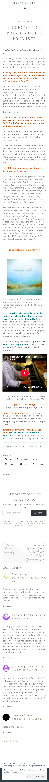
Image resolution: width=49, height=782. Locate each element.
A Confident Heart (35, 522)
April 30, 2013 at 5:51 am (27, 718)
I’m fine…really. (10, 548)
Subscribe (39, 512)
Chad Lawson (9, 299)
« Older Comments (11, 741)
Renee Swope (24, 3)
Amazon (34, 399)
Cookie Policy (17, 772)
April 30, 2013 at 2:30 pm (27, 618)
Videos (32, 525)
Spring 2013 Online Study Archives (28, 523)
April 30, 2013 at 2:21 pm (27, 670)
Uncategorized (21, 525)
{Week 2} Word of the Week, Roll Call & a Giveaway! (35, 552)
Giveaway (7, 523)
